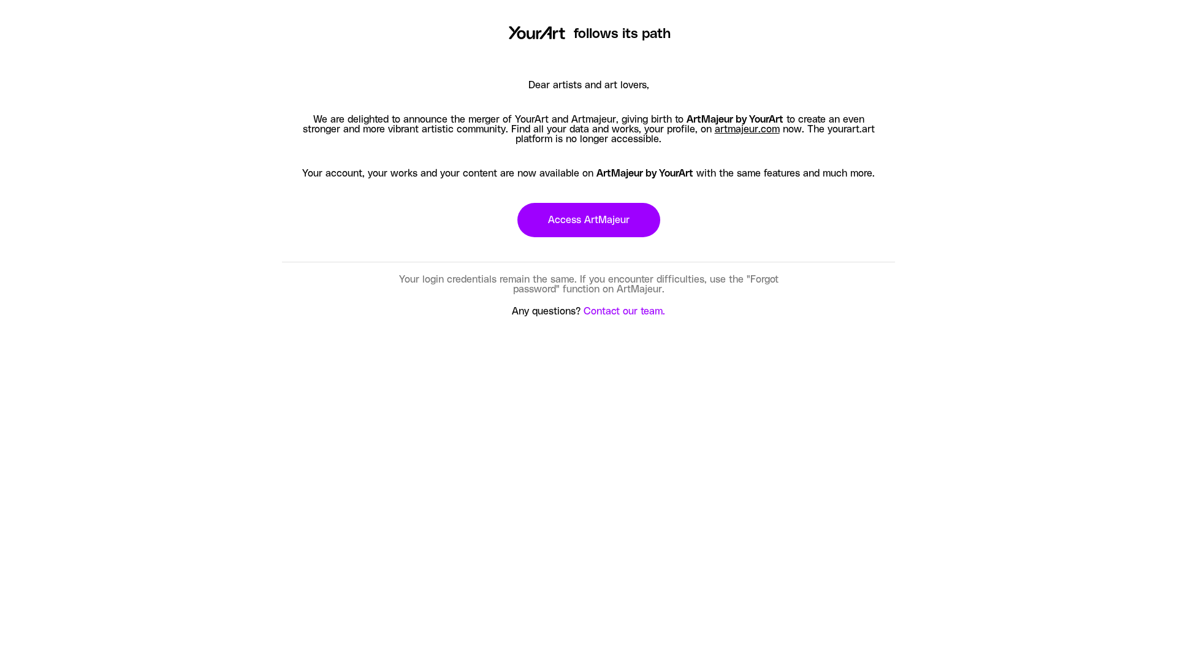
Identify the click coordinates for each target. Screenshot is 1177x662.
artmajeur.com (747, 129)
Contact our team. (624, 311)
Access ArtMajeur (589, 220)
